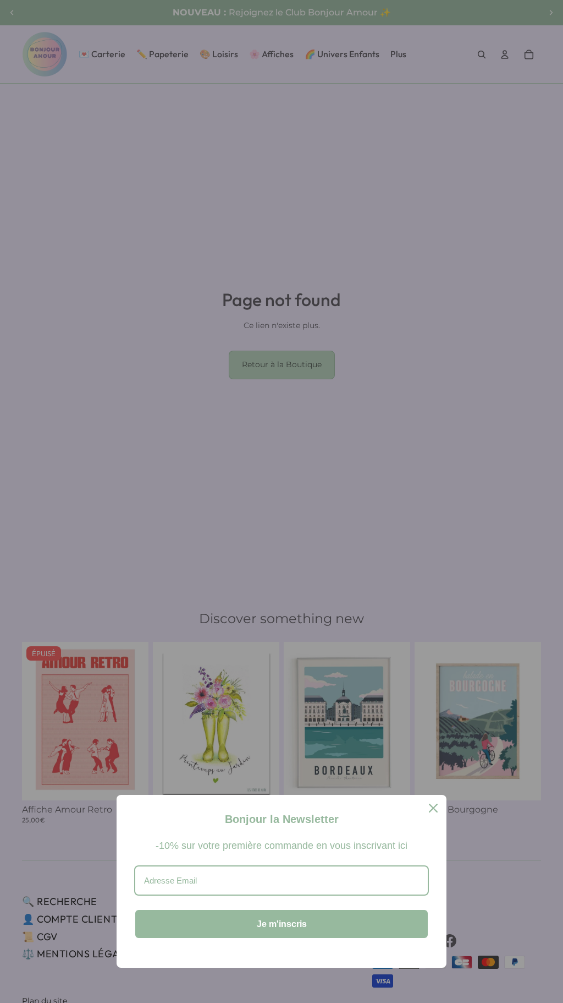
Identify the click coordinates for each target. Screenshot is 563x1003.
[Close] (433, 808)
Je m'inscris (282, 924)
